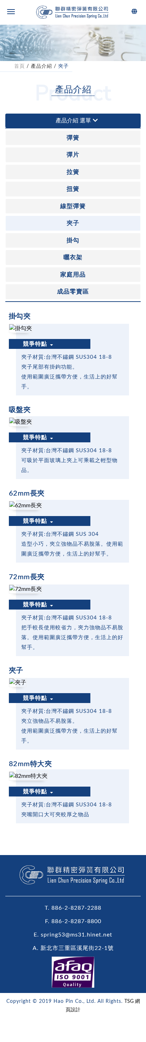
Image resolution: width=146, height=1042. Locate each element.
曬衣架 (73, 257)
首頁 (19, 66)
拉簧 (73, 172)
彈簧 (73, 138)
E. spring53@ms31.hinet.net (73, 935)
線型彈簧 (73, 206)
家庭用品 (73, 275)
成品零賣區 (73, 292)
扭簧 (73, 189)
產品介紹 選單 (73, 120)
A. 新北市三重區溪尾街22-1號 (73, 948)
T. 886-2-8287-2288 (73, 908)
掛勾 (73, 240)
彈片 (73, 155)
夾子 (63, 66)
